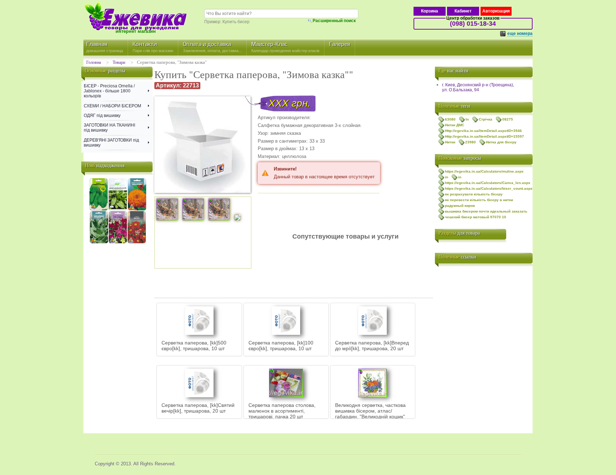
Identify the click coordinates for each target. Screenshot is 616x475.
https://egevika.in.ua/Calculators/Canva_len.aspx (487, 183)
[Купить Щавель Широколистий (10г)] (98, 209)
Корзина (429, 11)
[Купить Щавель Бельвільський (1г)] (117, 209)
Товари (119, 62)
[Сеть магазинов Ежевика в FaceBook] (442, 303)
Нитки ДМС (454, 125)
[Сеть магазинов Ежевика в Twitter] (442, 289)
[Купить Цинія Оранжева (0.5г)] (137, 209)
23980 (470, 142)
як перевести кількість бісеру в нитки (479, 200)
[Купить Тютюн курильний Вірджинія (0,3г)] (98, 242)
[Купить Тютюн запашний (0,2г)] (117, 242)
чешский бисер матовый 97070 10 (475, 217)
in (446, 177)
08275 (507, 119)
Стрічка (485, 119)
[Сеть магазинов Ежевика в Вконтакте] (442, 274)
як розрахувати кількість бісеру (474, 194)
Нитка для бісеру (501, 142)
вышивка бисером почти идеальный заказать (486, 211)
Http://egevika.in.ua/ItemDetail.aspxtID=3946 (483, 131)
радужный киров (460, 206)
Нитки (450, 142)
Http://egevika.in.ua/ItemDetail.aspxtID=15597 (484, 136)
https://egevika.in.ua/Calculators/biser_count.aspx (489, 188)
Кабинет (463, 11)
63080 (450, 119)
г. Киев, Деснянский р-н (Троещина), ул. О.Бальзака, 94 (478, 87)
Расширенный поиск (334, 20)
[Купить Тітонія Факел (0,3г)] (136, 242)
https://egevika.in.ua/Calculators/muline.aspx (484, 171)
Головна (93, 62)
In (467, 119)
